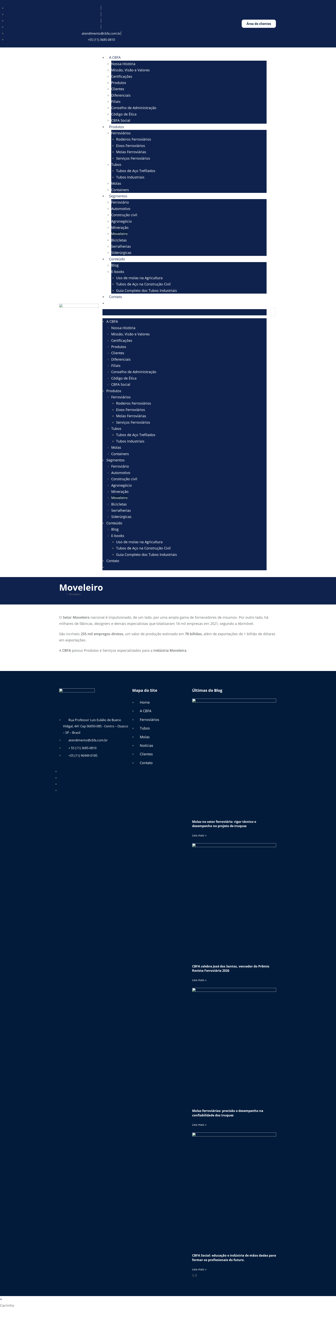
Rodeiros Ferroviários (133, 139)
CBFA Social (120, 120)
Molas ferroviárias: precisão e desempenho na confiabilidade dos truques (227, 1113)
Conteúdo (117, 259)
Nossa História (123, 63)
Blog (115, 265)
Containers (120, 189)
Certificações (121, 76)
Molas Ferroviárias (131, 152)
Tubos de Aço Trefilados (135, 170)
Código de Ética (123, 114)
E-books (117, 271)
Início (62, 594)
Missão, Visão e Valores (130, 70)
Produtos (118, 82)
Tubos (116, 164)
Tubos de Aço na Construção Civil (143, 284)
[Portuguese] (113, 303)
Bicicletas (119, 240)
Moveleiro (119, 233)
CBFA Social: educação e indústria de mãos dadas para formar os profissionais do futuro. (234, 1257)
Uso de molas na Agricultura (139, 278)
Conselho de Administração (133, 107)
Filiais (116, 101)
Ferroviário (120, 202)
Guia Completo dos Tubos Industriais (146, 290)
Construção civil (124, 215)
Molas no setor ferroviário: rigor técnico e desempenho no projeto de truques (224, 824)
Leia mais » (199, 835)
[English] (108, 303)
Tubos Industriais (130, 177)
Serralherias (121, 246)
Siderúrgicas (121, 252)
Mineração (120, 227)
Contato (115, 296)
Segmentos (118, 196)
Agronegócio (121, 221)
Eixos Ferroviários (130, 145)
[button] (184, 312)
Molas (116, 183)
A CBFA (115, 57)
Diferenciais (121, 95)
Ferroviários (121, 133)
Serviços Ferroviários (133, 158)
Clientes (117, 89)
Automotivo (120, 208)
